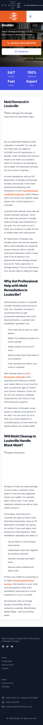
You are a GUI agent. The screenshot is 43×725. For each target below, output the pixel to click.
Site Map (5, 686)
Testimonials (7, 661)
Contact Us (23, 51)
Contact (5, 668)
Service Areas (7, 665)
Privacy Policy (8, 683)
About (4, 679)
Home (4, 657)
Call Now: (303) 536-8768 (23, 43)
